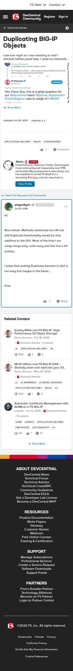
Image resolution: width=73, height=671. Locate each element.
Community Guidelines (36, 490)
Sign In (63, 16)
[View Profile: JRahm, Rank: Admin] (8, 165)
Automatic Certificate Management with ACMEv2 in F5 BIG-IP (41, 405)
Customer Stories (36, 529)
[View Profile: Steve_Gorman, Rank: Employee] (8, 334)
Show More (14, 107)
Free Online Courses (36, 537)
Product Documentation (36, 518)
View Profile (25, 184)
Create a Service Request (36, 565)
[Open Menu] (67, 28)
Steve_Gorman (23, 337)
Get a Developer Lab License (36, 498)
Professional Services (36, 561)
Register (49, 16)
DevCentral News (36, 475)
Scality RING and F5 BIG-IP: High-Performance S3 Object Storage (37, 332)
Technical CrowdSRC (37, 486)
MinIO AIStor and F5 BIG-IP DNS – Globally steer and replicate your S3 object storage (39, 365)
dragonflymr (22, 205)
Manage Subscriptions (36, 557)
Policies (39, 637)
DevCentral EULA (36, 494)
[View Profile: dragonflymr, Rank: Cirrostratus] (8, 207)
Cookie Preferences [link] (36, 656)
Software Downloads (36, 569)
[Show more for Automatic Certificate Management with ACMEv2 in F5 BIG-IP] (53, 427)
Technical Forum (36, 478)
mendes (19, 410)
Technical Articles (17, 27)
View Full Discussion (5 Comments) (25, 195)
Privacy (51, 637)
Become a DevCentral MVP (36, 502)
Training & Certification (36, 541)
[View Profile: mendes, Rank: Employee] (8, 407)
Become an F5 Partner (36, 597)
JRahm (19, 161)
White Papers (36, 522)
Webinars (36, 533)
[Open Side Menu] (5, 17)
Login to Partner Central (36, 600)
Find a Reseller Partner (36, 589)
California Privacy (36, 643)
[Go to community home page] (26, 17)
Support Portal (36, 573)
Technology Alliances (36, 593)
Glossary (36, 526)
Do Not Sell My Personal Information (36, 649)
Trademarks (25, 637)
